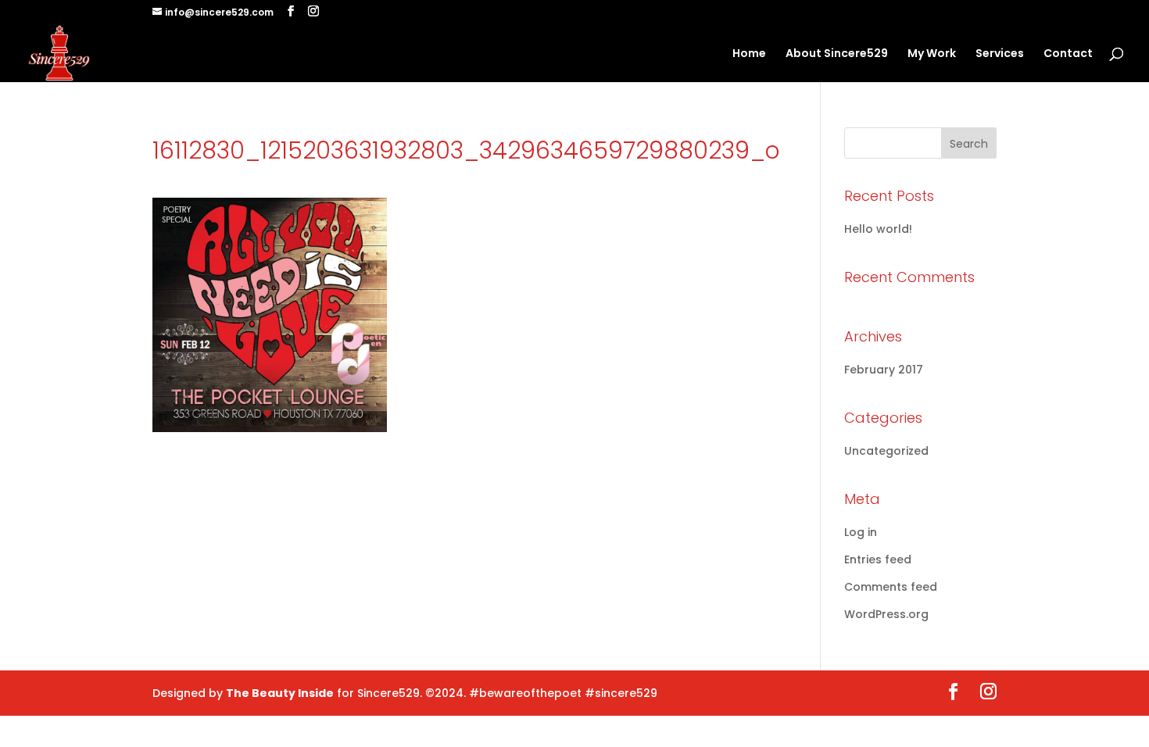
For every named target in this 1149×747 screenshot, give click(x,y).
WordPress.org (886, 614)
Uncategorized (886, 451)
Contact (1068, 54)
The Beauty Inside (280, 693)
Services (999, 54)
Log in (860, 532)
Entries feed (877, 559)
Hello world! (878, 229)
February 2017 (883, 369)
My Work (931, 54)
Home (749, 54)
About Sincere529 (837, 54)
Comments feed (890, 587)
